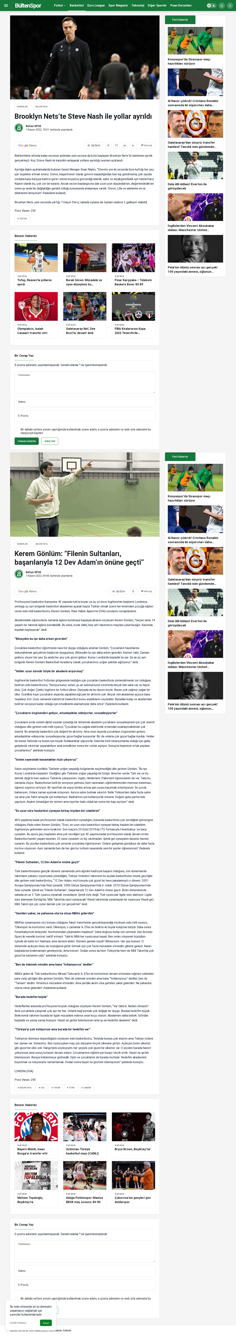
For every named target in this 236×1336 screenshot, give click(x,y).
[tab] (210, 19)
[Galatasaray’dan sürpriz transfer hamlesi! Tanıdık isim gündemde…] (195, 129)
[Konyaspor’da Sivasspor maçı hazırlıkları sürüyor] (195, 46)
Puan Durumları (181, 5)
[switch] (211, 5)
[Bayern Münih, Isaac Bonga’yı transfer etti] (36, 1135)
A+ (124, 145)
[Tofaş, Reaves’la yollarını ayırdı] (36, 266)
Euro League (96, 5)
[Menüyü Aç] (6, 5)
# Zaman (86, 1088)
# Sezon (22, 218)
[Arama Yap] (221, 5)
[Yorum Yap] (116, 145)
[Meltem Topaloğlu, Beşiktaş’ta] (36, 1184)
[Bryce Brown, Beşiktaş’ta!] (133, 1135)
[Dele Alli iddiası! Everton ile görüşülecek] (195, 171)
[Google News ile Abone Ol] (27, 145)
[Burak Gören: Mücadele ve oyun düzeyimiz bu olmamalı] (84, 266)
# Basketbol (25, 1088)
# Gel (42, 1088)
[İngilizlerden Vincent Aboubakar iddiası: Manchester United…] (195, 212)
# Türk (71, 1088)
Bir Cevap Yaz (24, 355)
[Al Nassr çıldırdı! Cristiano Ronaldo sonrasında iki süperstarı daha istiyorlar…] (195, 87)
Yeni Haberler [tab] (180, 19)
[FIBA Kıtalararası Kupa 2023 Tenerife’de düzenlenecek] (133, 315)
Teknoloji (137, 5)
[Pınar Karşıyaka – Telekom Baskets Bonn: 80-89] (133, 266)
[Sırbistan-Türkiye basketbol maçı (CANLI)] (84, 1135)
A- (133, 145)
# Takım (55, 1088)
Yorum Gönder (27, 441)
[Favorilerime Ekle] (108, 145)
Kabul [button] (46, 1323)
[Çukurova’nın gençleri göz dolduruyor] (133, 1184)
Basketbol (77, 5)
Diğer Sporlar (157, 5)
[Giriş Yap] (230, 5)
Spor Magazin (118, 5)
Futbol (58, 5)
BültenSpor (28, 5)
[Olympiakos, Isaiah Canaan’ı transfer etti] (36, 315)
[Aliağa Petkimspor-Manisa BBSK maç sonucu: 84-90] (84, 1184)
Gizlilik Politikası (18, 1323)
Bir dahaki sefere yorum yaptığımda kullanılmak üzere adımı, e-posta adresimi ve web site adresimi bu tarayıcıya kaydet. (85, 431)
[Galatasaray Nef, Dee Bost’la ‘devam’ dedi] (84, 315)
